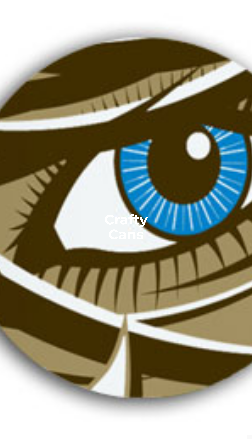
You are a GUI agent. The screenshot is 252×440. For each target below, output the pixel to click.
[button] (249, 3)
